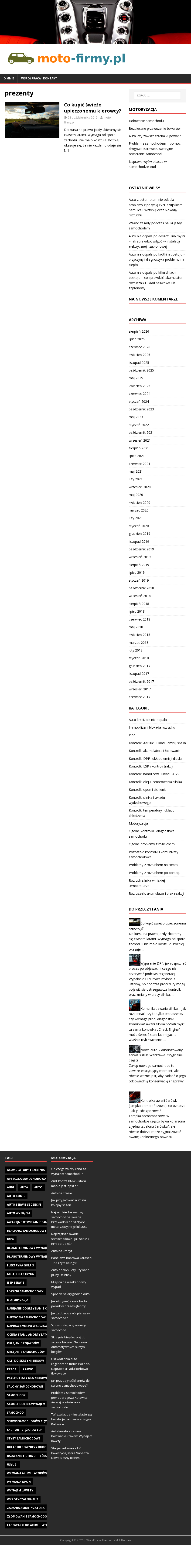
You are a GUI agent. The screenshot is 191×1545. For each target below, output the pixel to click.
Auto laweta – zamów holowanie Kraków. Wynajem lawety (71, 1436)
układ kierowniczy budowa (29, 1447)
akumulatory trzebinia (26, 1170)
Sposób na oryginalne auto (70, 1294)
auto (38, 1187)
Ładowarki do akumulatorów (31, 1525)
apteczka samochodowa (26, 1179)
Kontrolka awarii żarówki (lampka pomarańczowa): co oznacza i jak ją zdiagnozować (157, 1105)
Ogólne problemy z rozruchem (152, 844)
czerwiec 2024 (139, 393)
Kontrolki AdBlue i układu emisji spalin (157, 743)
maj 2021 (136, 471)
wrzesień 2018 (140, 595)
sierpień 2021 (139, 448)
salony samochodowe (25, 1386)
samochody (16, 1395)
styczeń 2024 (139, 401)
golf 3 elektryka (20, 1274)
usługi (12, 1465)
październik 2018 (141, 588)
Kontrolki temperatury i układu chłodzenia (151, 813)
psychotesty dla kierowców (30, 1378)
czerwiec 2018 (139, 619)
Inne (132, 735)
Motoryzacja (138, 823)
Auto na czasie (61, 1193)
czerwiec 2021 (139, 463)
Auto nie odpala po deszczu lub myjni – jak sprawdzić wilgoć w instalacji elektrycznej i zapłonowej (157, 241)
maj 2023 (136, 417)
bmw (10, 1239)
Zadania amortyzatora (25, 1508)
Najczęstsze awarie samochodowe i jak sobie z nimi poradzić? (70, 1239)
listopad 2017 (139, 673)
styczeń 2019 (139, 580)
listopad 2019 (139, 541)
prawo (28, 1369)
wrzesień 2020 (140, 487)
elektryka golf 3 (20, 1265)
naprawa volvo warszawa (28, 1326)
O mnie (8, 78)
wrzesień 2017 (140, 689)
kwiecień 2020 (139, 502)
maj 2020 (136, 494)
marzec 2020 (138, 510)
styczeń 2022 (139, 425)
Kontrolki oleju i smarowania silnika (155, 782)
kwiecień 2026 (139, 354)
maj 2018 (136, 627)
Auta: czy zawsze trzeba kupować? (155, 136)
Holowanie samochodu (146, 121)
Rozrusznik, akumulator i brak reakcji (156, 893)
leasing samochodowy (25, 1291)
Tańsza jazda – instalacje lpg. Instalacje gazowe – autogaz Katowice (71, 1419)
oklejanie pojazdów (23, 1343)
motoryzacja (17, 1300)
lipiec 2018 (137, 611)
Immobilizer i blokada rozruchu (152, 727)
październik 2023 (141, 409)
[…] (66, 150)
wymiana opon (19, 1482)
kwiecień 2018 (139, 634)
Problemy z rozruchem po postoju (155, 872)
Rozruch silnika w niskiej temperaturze (147, 883)
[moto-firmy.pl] (95, 41)
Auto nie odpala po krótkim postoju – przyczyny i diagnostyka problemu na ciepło (157, 259)
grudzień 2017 (139, 666)
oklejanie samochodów (26, 1352)
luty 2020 (136, 518)
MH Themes (123, 1540)
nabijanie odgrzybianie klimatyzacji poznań (42, 1308)
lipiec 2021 (137, 456)
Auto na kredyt (61, 1251)
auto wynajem (18, 1213)
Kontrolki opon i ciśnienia (148, 789)
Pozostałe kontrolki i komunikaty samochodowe (153, 854)
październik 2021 (141, 432)
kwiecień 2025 (139, 386)
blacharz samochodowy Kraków (33, 1231)
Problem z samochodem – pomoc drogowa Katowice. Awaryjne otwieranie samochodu (155, 148)
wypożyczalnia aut (22, 1499)
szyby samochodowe (23, 1438)
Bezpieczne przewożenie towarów (155, 128)
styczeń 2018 (139, 658)
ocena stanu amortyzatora (29, 1335)
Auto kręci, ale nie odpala (148, 719)
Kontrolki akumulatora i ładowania (155, 750)
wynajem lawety (20, 1490)
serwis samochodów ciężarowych (34, 1421)
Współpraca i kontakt (39, 78)
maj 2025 (136, 378)
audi (10, 1187)
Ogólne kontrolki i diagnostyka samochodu (151, 833)
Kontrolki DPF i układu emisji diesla (155, 758)
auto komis (16, 1196)
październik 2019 (141, 549)
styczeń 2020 (139, 526)
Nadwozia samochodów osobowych (36, 1317)
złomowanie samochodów (28, 1516)
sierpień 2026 (139, 331)
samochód (15, 1413)
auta (24, 1187)
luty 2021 (136, 479)
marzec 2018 (138, 642)
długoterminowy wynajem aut (32, 1248)
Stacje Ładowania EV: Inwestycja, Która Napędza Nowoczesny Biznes (70, 1453)
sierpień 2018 (139, 603)
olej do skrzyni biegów (25, 1361)
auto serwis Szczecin (24, 1205)
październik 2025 (141, 370)
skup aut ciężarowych (24, 1430)
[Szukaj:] (157, 95)
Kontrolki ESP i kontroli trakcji (151, 766)
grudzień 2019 (139, 533)
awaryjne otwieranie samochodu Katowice (41, 1222)
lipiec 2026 (137, 339)
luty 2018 (136, 650)
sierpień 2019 (139, 565)
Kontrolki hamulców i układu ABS (154, 774)
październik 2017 (141, 681)
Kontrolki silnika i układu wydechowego (147, 800)
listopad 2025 (139, 362)
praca (11, 1369)
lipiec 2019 (137, 572)
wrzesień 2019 (140, 557)
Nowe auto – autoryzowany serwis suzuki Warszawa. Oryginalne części (156, 1054)
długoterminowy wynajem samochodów (40, 1257)
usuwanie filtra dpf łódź (27, 1456)
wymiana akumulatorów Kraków (33, 1473)
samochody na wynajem (26, 1404)
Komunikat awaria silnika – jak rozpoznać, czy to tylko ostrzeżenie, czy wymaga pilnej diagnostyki (157, 1013)
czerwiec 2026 (139, 347)
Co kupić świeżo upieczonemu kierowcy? (92, 108)
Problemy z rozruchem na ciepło (153, 865)
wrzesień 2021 (140, 440)
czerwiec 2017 (139, 697)
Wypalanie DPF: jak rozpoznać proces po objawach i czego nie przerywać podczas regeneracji (157, 968)
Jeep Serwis (15, 1283)
